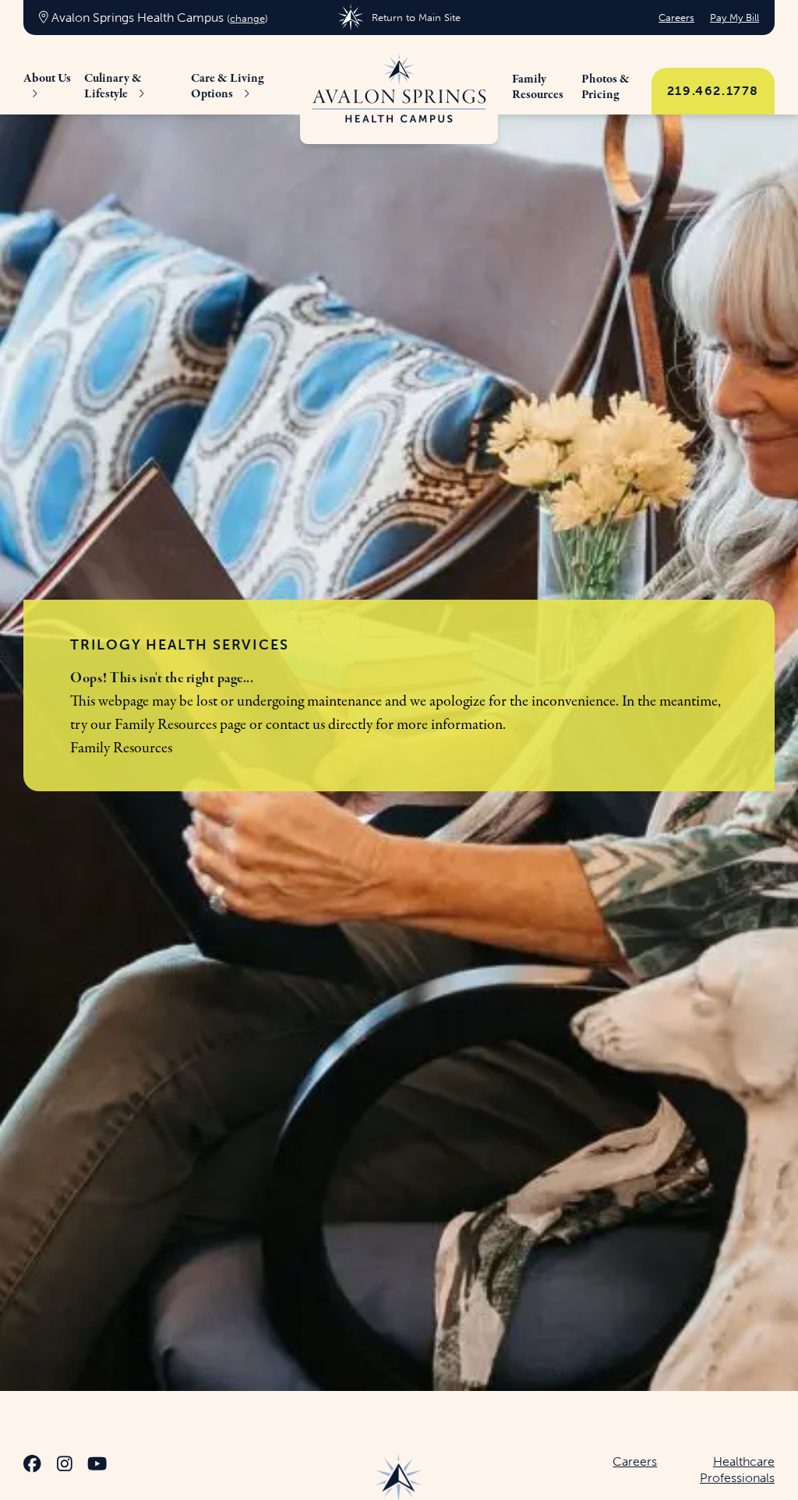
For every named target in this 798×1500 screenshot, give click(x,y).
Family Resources (166, 724)
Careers (676, 17)
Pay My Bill (734, 17)
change (247, 18)
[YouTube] (97, 1466)
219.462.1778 (713, 90)
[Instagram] (64, 1466)
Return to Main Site (416, 17)
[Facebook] (32, 1466)
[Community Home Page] (399, 90)
